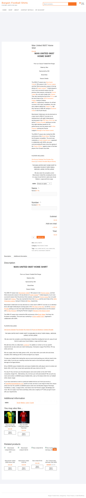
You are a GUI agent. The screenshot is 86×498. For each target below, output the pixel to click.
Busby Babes (45, 136)
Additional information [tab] (20, 256)
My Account (40, 10)
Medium (23, 402)
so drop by (26, 345)
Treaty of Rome (38, 146)
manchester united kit (44, 250)
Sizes (34, 184)
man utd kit (35, 250)
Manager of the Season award (45, 130)
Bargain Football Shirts (15, 3)
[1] (46, 87)
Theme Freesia (70, 495)
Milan (35, 102)
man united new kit (40, 248)
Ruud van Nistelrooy (37, 329)
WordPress (81, 495)
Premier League (51, 84)
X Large (31, 402)
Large (27, 402)
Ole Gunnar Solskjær (37, 159)
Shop (10, 10)
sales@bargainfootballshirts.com (14, 383)
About (16, 10)
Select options (10, 432)
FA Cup (52, 96)
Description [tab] (7, 256)
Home (5, 10)
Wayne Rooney (51, 161)
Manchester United (42, 245)
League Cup (49, 106)
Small (18, 402)
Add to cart (41, 237)
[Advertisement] (43, 25)
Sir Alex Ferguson (11, 311)
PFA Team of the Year (49, 120)
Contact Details (27, 10)
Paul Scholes (47, 159)
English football (41, 88)
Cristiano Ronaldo (41, 122)
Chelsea (53, 94)
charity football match (45, 140)
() (35, 191)
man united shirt (50, 248)
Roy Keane (27, 329)
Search (72, 4)
